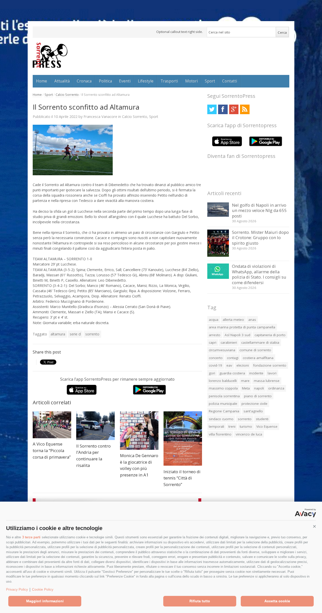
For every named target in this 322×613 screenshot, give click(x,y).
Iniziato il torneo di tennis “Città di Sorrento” (182, 478)
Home (41, 81)
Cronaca (84, 81)
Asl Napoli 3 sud (237, 335)
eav (229, 365)
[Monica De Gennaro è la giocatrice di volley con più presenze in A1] (139, 430)
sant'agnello (253, 411)
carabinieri (229, 342)
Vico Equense (266, 426)
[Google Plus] (233, 109)
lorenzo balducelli (223, 380)
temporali (216, 426)
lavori (272, 373)
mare (245, 380)
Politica (105, 81)
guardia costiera (232, 373)
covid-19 (215, 365)
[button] (314, 526)
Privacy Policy (17, 589)
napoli (259, 388)
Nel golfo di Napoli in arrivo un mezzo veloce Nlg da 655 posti (259, 210)
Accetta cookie (277, 601)
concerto (216, 358)
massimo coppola (223, 388)
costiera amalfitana (258, 358)
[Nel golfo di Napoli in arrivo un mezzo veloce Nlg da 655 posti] (218, 215)
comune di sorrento (255, 350)
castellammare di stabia (260, 342)
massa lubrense (266, 380)
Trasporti (169, 81)
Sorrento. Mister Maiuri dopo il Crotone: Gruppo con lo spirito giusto (260, 237)
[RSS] (244, 109)
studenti (262, 419)
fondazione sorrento (269, 365)
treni (231, 426)
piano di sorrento (258, 396)
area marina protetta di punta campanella (242, 327)
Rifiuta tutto (199, 601)
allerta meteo (233, 319)
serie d (75, 334)
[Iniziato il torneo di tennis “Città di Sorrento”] (183, 438)
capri (212, 342)
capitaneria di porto (270, 335)
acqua (213, 319)
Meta (246, 388)
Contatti (229, 81)
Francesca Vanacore (100, 116)
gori (212, 373)
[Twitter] (212, 109)
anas (252, 319)
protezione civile (254, 403)
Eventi (125, 81)
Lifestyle (145, 81)
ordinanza (276, 388)
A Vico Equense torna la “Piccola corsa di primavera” (52, 450)
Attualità (62, 81)
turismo (246, 426)
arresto (214, 335)
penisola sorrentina (224, 396)
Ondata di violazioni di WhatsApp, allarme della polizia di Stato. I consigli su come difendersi (259, 274)
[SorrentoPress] (50, 55)
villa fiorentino (220, 434)
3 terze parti (31, 537)
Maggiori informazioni (45, 601)
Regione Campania (224, 411)
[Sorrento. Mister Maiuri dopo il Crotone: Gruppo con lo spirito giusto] (218, 255)
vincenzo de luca (249, 434)
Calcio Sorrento (67, 95)
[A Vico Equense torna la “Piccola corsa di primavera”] (52, 424)
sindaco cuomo (221, 419)
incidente (256, 373)
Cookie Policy (42, 589)
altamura (58, 334)
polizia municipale (223, 403)
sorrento (92, 334)
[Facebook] (222, 109)
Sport (210, 81)
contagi (232, 358)
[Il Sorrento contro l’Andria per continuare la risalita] (95, 425)
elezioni (242, 365)
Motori (191, 81)
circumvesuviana (222, 350)
